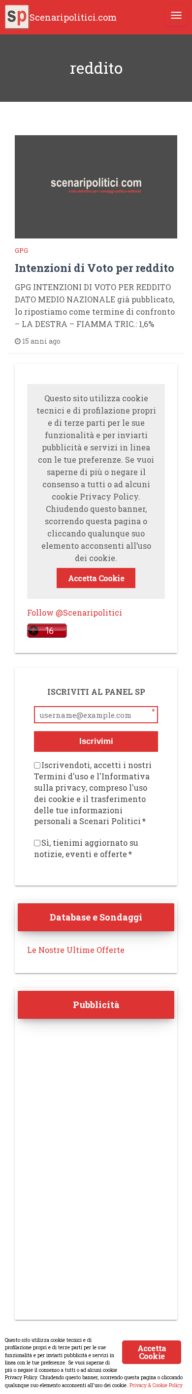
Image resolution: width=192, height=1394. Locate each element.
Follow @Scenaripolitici (74, 612)
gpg (21, 250)
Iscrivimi (96, 741)
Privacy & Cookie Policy (156, 1385)
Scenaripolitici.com (73, 17)
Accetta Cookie (96, 578)
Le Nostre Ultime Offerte (76, 950)
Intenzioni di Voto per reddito (94, 268)
